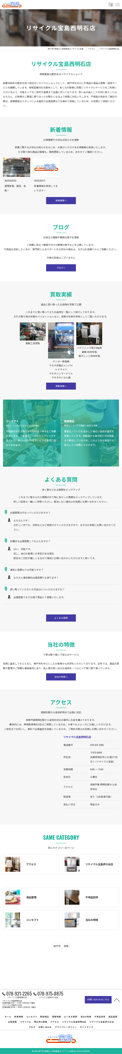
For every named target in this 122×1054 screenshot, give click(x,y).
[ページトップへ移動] (117, 1000)
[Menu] (117, 4)
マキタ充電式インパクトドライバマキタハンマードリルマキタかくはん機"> (61, 349)
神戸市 (57, 946)
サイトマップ (86, 1026)
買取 (66, 946)
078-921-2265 (97, 745)
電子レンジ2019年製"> (89, 343)
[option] (33, 350)
